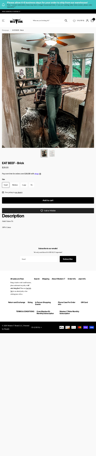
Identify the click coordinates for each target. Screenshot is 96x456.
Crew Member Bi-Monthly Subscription (45, 312)
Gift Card (84, 302)
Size (3, 179)
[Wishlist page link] (74, 20)
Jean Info (82, 279)
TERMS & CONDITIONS (25, 311)
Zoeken (66, 20)
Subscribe (68, 259)
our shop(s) (18, 192)
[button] (89, 90)
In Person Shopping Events (43, 303)
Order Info (72, 279)
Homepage (5, 30)
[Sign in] (87, 20)
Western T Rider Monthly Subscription (69, 312)
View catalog (3, 20)
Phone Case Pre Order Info (66, 303)
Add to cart (48, 200)
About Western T (58, 279)
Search (37, 279)
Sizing (30, 302)
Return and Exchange (16, 302)
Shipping (45, 279)
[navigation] (44, 153)
